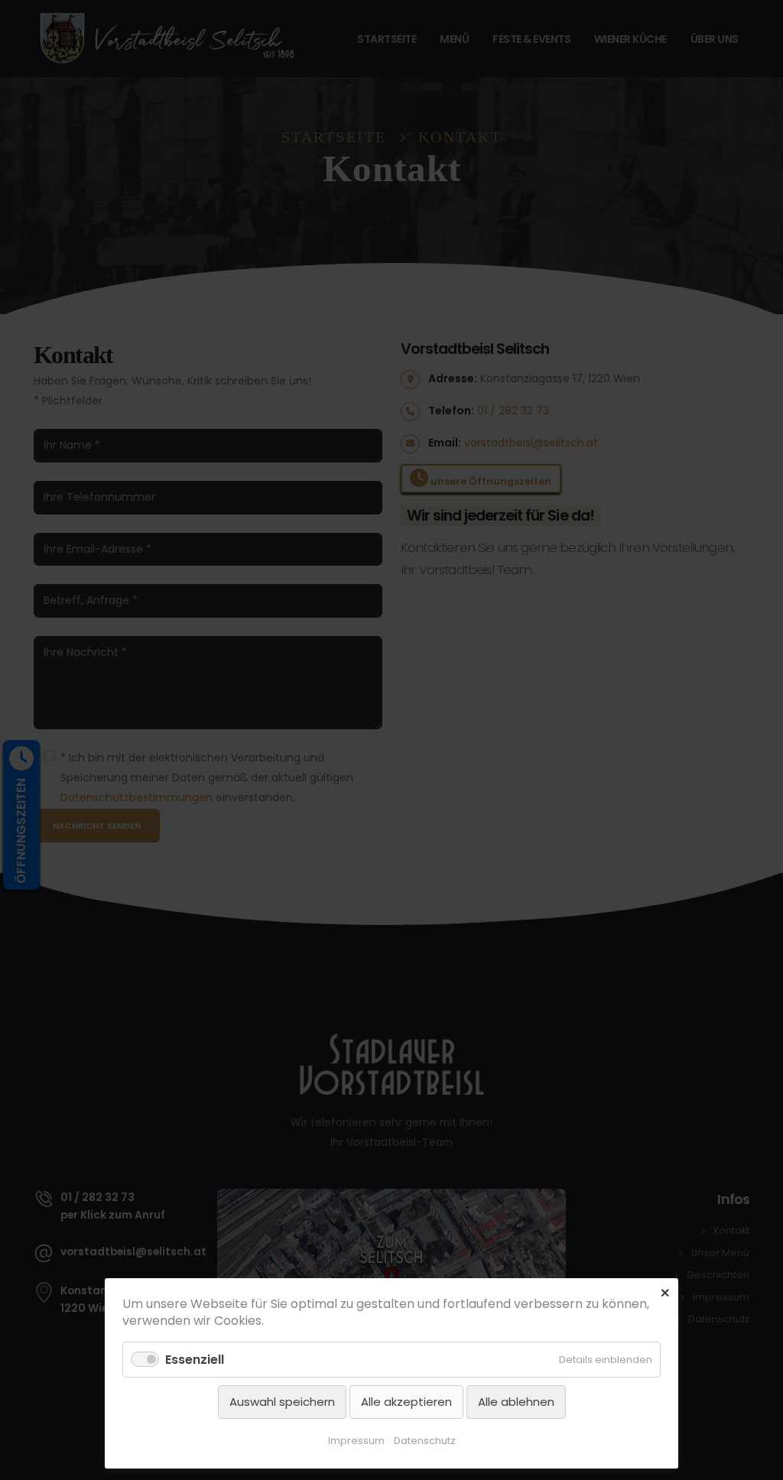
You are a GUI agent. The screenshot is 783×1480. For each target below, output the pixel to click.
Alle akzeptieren (406, 1402)
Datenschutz (425, 1440)
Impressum (356, 1440)
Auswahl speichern (282, 1402)
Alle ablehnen (516, 1402)
